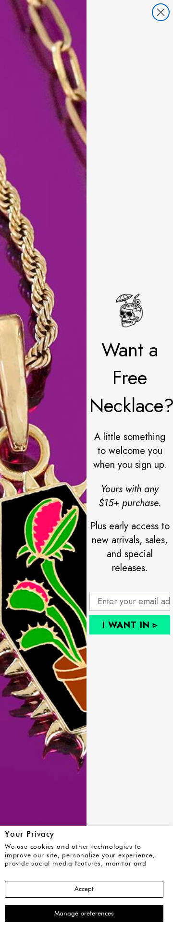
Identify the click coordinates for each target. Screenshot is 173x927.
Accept (84, 889)
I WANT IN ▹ (130, 625)
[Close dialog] (160, 12)
